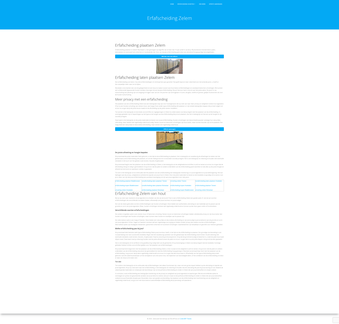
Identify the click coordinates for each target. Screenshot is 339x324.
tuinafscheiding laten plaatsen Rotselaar (155, 185)
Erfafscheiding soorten (185, 4)
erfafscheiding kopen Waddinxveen (127, 185)
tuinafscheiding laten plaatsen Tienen (154, 181)
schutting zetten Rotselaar (204, 190)
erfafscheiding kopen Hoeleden (180, 185)
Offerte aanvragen (215, 4)
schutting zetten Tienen (178, 181)
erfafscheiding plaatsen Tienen (205, 185)
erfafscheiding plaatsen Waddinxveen (127, 181)
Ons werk (202, 4)
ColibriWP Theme (185, 319)
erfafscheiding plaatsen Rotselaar (153, 190)
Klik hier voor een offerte (169, 56)
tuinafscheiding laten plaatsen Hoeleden (208, 181)
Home (172, 4)
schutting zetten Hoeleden (124, 190)
